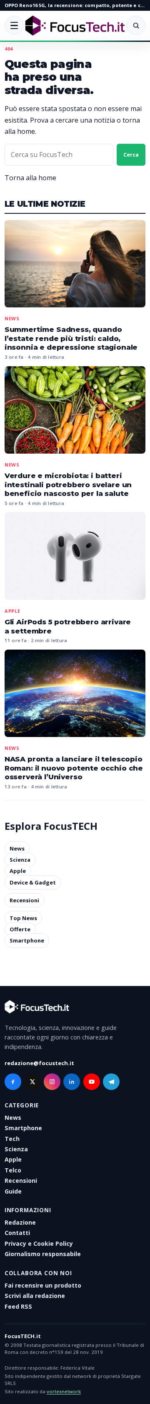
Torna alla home (30, 177)
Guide (13, 1191)
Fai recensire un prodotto (43, 1285)
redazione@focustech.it (39, 1063)
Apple (12, 611)
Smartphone (27, 941)
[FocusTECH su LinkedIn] (71, 1081)
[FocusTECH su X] (32, 1081)
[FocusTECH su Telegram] (111, 1081)
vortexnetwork (64, 1391)
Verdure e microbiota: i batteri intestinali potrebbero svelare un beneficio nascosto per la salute (68, 484)
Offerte (20, 929)
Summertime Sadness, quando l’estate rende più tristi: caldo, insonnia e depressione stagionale (71, 338)
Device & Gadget (33, 882)
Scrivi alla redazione (35, 1296)
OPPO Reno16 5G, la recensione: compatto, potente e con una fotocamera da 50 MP (75, 5)
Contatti (17, 1233)
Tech (12, 1139)
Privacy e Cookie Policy (39, 1243)
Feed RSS (18, 1306)
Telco (13, 1170)
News (12, 318)
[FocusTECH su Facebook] (13, 1081)
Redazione (20, 1222)
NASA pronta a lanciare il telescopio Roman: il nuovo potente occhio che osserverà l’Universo (74, 768)
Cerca (131, 154)
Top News (23, 918)
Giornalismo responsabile (43, 1254)
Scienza (20, 859)
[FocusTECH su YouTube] (91, 1081)
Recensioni (24, 900)
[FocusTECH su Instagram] (52, 1081)
